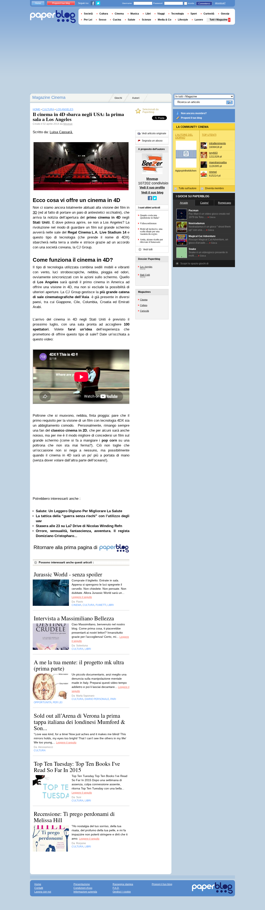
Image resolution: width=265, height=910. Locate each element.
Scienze (146, 19)
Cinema (143, 299)
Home (38, 3)
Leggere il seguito (82, 597)
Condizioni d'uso (82, 888)
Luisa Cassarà (61, 132)
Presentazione (81, 884)
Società (88, 13)
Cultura (143, 305)
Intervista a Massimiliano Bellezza (74, 618)
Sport (193, 13)
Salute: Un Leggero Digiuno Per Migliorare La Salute (79, 511)
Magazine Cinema (48, 97)
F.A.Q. (116, 888)
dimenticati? (220, 3)
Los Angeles (146, 266)
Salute (131, 19)
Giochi (118, 98)
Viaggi (161, 13)
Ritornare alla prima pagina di (66, 547)
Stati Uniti (145, 274)
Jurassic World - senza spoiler (68, 574)
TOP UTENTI (209, 134)
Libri (148, 13)
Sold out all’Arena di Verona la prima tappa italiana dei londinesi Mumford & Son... (79, 722)
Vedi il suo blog (152, 192)
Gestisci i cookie (122, 891)
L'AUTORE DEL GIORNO (184, 136)
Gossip (225, 13)
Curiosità (144, 310)
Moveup (67, 123)
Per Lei (88, 19)
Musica (134, 13)
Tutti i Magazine (219, 19)
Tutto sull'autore (187, 188)
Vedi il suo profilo (152, 187)
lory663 (213, 152)
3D (35, 212)
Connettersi (204, 3)
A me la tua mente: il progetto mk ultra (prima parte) (79, 665)
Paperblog (53, 16)
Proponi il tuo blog (191, 117)
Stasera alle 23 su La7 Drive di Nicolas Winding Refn (79, 526)
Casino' (204, 202)
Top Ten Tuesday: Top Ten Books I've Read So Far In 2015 (77, 767)
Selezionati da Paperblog (150, 111)
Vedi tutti (148, 249)
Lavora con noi (42, 891)
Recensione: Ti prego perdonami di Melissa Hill (74, 817)
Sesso (102, 19)
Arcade (184, 202)
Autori (135, 98)
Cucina (117, 19)
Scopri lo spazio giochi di (194, 263)
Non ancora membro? (194, 113)
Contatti (38, 888)
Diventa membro (214, 188)
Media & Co (164, 19)
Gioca (212, 217)
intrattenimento (217, 143)
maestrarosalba (218, 162)
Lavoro (199, 19)
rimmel (213, 172)
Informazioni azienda (85, 891)
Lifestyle (183, 19)
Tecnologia (177, 13)
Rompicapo (224, 202)
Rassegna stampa (123, 884)
